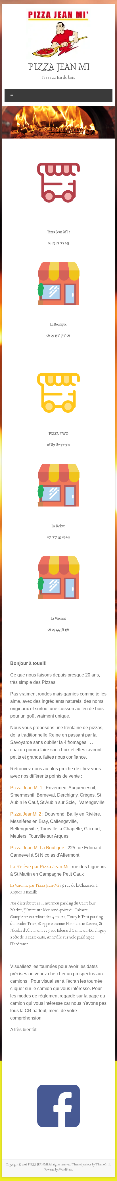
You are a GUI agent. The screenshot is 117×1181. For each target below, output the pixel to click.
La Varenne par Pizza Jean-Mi (34, 885)
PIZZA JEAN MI (58, 67)
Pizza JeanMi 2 (25, 814)
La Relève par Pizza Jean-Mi (39, 866)
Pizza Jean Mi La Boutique (37, 847)
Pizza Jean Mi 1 (26, 787)
